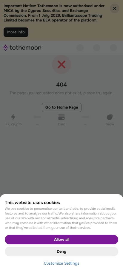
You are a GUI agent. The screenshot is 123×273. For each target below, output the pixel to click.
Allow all (61, 239)
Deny (61, 251)
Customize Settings (61, 263)
